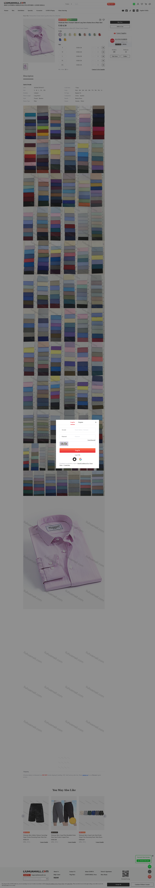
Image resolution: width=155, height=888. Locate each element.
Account (64, 430)
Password (64, 436)
